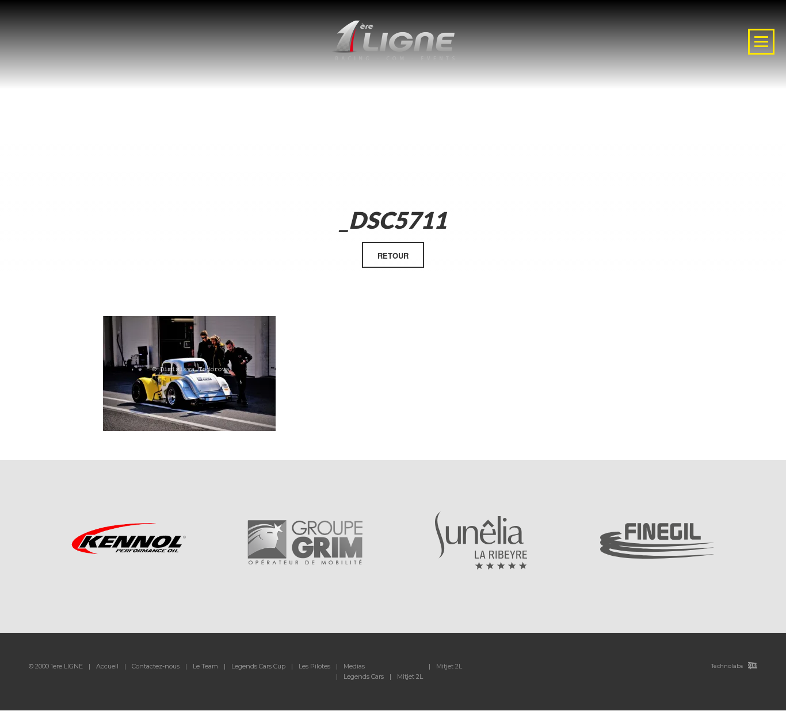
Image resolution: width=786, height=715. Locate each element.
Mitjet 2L (410, 676)
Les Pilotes (314, 666)
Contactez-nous (156, 666)
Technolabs (727, 666)
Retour (393, 255)
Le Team (205, 666)
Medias (354, 666)
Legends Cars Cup (258, 666)
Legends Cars (364, 676)
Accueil (107, 666)
